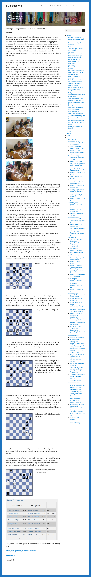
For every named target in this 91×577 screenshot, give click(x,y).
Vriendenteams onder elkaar (76, 54)
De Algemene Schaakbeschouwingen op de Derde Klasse (76, 94)
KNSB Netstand (11, 555)
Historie (67, 6)
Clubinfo (60, 6)
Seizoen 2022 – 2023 (74, 382)
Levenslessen (73, 421)
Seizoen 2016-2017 (73, 237)
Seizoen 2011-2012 (73, 141)
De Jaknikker (72, 65)
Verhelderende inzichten (75, 80)
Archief (80, 6)
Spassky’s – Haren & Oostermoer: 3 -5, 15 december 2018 (76, 315)
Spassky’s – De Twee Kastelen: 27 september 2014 (76, 206)
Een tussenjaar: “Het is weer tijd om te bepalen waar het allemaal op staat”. (76, 72)
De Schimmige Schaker (74, 91)
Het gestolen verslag (74, 59)
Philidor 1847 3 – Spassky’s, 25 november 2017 (76, 270)
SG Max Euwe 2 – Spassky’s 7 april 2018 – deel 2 (76, 285)
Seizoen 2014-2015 (73, 202)
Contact (52, 6)
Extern (43, 6)
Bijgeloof (70, 124)
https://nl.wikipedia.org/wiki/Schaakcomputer (21, 551)
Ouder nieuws (72, 139)
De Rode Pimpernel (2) (76, 302)
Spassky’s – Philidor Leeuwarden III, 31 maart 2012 (77, 152)
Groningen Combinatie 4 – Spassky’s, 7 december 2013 (77, 191)
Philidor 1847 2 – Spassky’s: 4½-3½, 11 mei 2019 (77, 332)
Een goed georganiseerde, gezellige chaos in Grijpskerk (77, 356)
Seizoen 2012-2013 (73, 156)
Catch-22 (71, 106)
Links (74, 6)
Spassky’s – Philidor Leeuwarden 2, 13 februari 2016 (77, 233)
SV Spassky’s (14, 5)
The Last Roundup (75, 423)
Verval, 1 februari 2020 (76, 347)
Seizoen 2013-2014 (73, 180)
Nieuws (34, 6)
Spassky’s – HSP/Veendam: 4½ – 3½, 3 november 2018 (77, 306)
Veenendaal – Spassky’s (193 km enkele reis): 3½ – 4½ (77, 413)
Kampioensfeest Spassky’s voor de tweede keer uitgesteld (77, 376)
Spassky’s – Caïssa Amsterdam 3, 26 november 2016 (75, 245)
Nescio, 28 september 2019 (77, 337)
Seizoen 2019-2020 (73, 335)
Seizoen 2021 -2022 (73, 352)
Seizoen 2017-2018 (73, 256)
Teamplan (72, 361)
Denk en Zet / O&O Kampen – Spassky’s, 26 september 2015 (77, 220)
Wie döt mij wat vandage (75, 82)
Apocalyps (71, 52)
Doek (69, 46)
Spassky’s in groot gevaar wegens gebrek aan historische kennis (75, 109)
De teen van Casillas (75, 380)
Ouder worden (74, 384)
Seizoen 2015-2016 (73, 217)
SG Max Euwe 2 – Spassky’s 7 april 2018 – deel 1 (76, 280)
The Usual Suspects (75, 360)
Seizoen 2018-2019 (73, 293)
